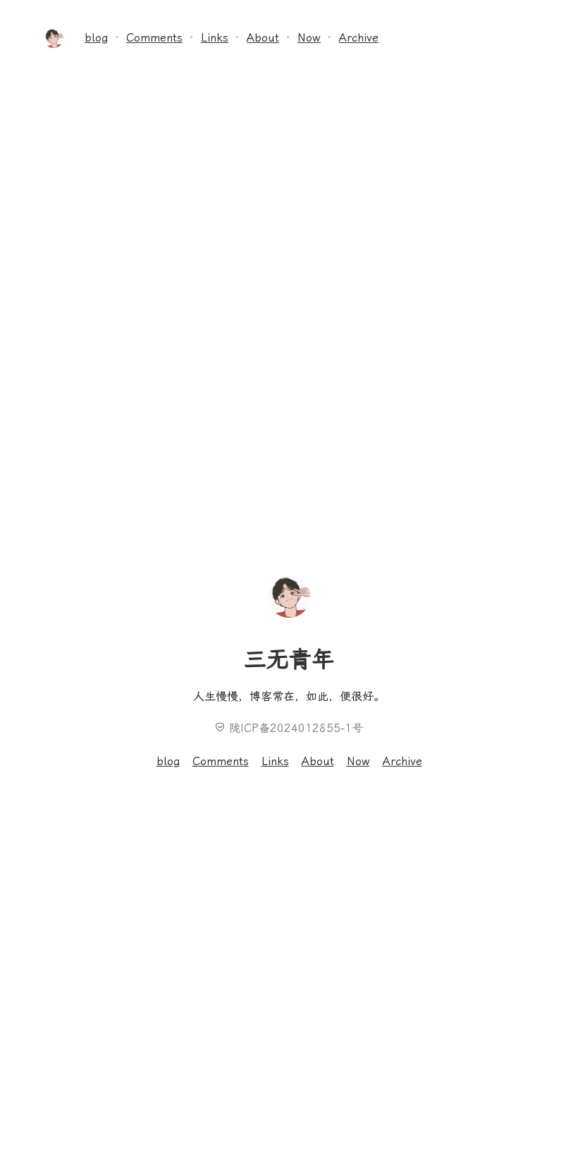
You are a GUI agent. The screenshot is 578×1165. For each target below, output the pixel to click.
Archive (359, 37)
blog (96, 37)
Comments (154, 37)
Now (309, 37)
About (263, 37)
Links (214, 37)
